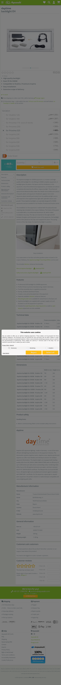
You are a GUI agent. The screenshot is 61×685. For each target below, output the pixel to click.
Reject (33, 352)
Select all (50, 352)
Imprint (12, 345)
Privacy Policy (5, 345)
